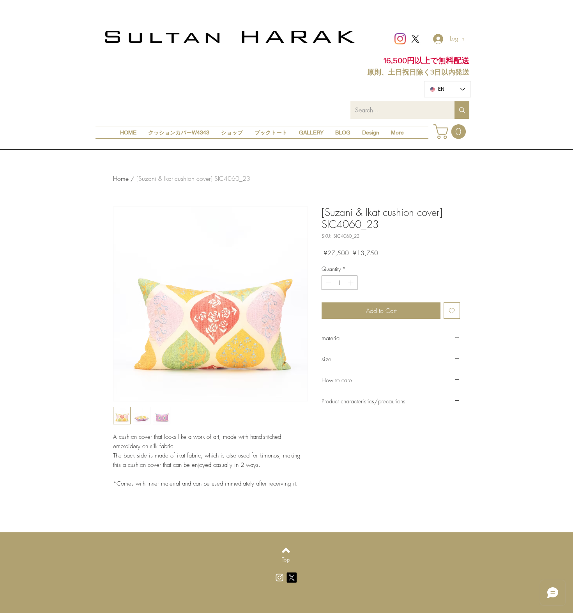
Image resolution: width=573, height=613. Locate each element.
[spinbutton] (339, 283)
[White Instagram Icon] (279, 577)
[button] (451, 131)
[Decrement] (327, 283)
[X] (415, 38)
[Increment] (351, 283)
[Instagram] (400, 38)
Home (121, 178)
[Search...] (462, 110)
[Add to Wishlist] (452, 310)
